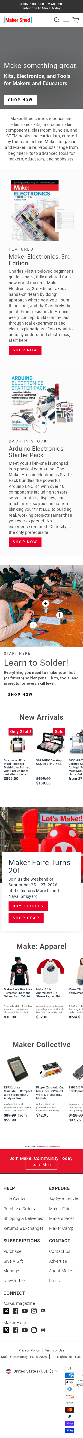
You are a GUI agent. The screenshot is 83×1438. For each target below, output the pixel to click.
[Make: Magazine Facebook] (15, 1311)
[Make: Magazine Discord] (43, 1311)
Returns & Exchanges (23, 1228)
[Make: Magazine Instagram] (34, 1311)
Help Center (14, 1199)
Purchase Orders (19, 1208)
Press (54, 1280)
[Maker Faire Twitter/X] (6, 1330)
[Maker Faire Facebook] (15, 1330)
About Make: (61, 1270)
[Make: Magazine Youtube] (25, 1311)
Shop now (25, 350)
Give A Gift (13, 1261)
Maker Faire (60, 1208)
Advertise (58, 1261)
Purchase (12, 1251)
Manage (11, 1270)
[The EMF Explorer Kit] (33, 624)
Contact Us (60, 1251)
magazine (64, 1199)
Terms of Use (54, 1350)
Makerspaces (62, 1218)
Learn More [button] (41, 1164)
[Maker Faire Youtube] (25, 1330)
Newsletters (14, 1280)
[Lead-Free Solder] (45, 603)
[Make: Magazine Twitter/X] (6, 1311)
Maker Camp (61, 1228)
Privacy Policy (29, 1350)
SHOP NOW (20, 100)
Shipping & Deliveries (23, 1218)
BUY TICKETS (28, 906)
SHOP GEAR (26, 918)
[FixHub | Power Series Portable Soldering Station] (59, 615)
